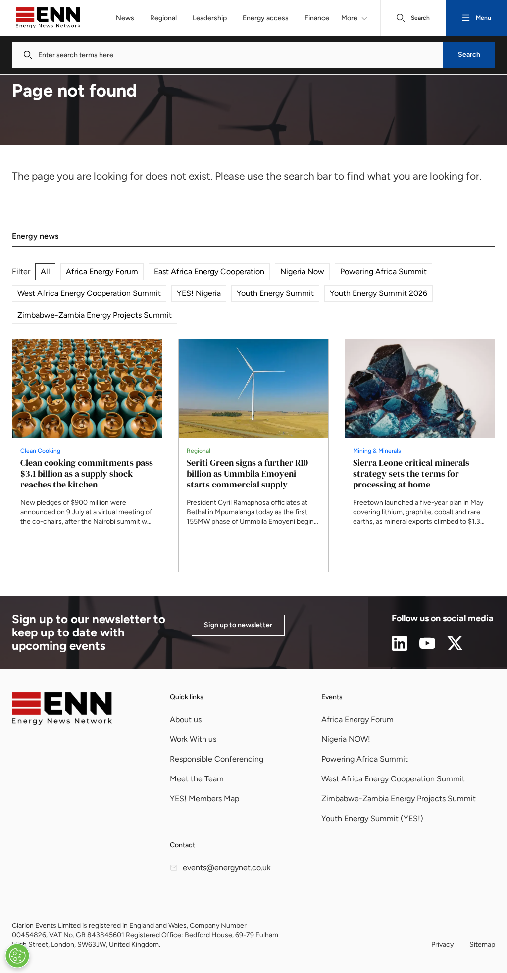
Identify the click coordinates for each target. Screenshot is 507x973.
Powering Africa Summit (383, 271)
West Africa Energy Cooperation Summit (89, 293)
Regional (163, 18)
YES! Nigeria (199, 293)
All (45, 271)
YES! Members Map (204, 798)
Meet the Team (197, 778)
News (125, 18)
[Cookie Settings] (17, 955)
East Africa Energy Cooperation (209, 271)
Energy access (266, 18)
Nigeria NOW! (345, 739)
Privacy (442, 944)
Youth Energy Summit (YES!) (372, 818)
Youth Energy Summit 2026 (378, 293)
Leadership (210, 18)
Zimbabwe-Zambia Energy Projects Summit (94, 315)
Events (332, 697)
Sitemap (482, 944)
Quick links (186, 697)
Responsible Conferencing (216, 759)
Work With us (193, 739)
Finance (316, 18)
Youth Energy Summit (275, 293)
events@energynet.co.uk (227, 867)
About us (186, 719)
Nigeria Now (302, 271)
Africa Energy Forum (102, 271)
